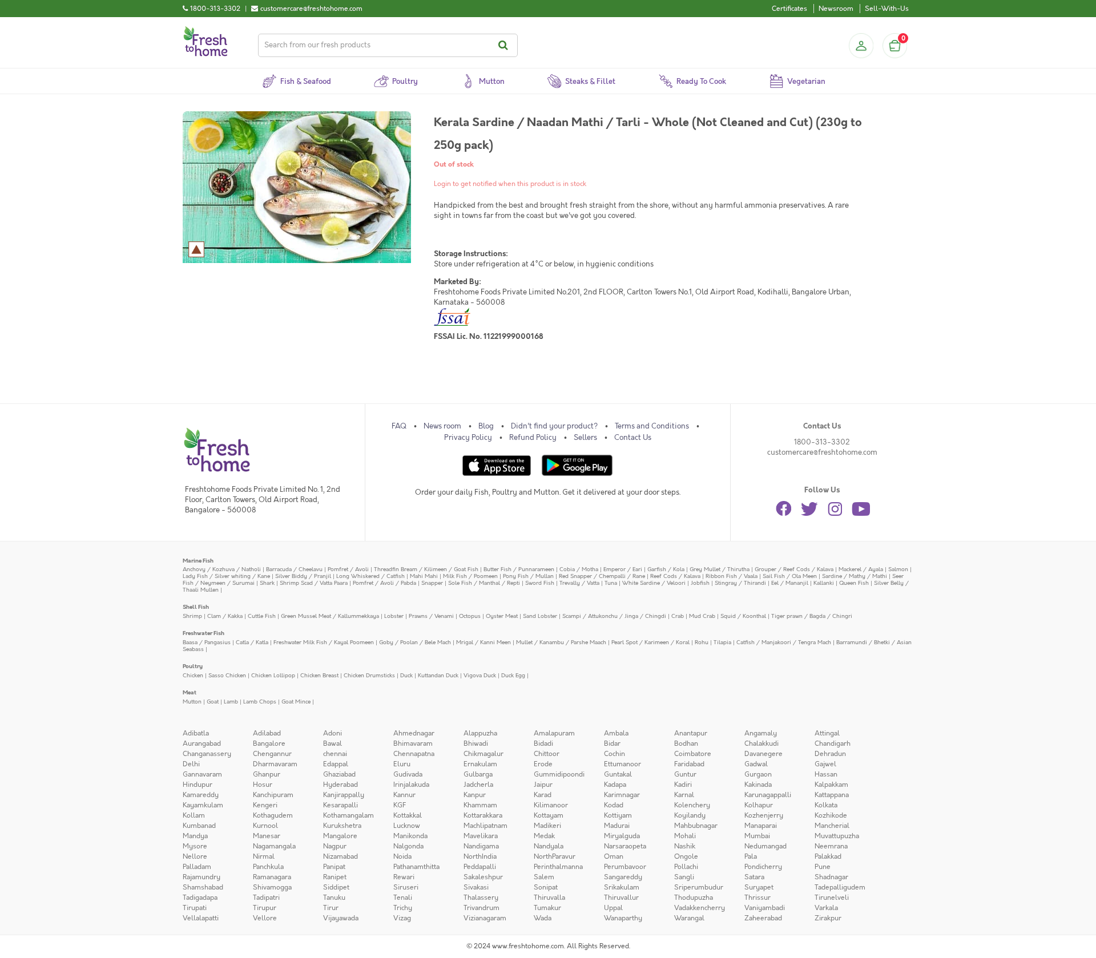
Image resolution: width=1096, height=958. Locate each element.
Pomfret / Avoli (348, 569)
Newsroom (836, 8)
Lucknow (406, 825)
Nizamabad (340, 856)
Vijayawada (340, 918)
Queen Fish (854, 583)
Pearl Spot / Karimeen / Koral (650, 642)
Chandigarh (833, 743)
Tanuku (334, 897)
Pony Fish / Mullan (528, 576)
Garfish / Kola (665, 569)
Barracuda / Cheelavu (294, 569)
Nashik (684, 846)
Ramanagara (272, 877)
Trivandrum (481, 907)
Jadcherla (478, 784)
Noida (402, 856)
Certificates (789, 8)
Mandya (195, 835)
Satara (754, 877)
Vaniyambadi (764, 907)
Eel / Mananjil (789, 583)
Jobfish (700, 583)
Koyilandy (690, 815)
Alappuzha (480, 733)
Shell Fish (196, 607)
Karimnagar (622, 794)
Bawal (332, 743)
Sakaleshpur (483, 877)
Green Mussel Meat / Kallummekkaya (330, 616)
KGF (399, 805)
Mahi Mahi (424, 576)
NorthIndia (480, 856)
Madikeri (547, 825)
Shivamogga (272, 887)
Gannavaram (202, 774)
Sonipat (546, 887)
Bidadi (543, 743)
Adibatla (196, 733)
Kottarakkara (483, 815)
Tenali (402, 897)
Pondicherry (763, 866)
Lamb (231, 701)
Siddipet (336, 887)
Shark (267, 583)
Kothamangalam (348, 815)
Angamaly (760, 733)
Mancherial (832, 825)
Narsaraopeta (625, 846)
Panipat (334, 866)
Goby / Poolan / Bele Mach (415, 642)
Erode (543, 764)
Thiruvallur (621, 897)
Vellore (265, 918)
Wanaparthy (623, 918)
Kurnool (265, 825)
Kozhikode (831, 815)
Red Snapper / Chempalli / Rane (602, 576)
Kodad (613, 805)
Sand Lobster (540, 616)
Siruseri (405, 887)
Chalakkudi (761, 743)
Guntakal (618, 774)
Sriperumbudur (698, 887)
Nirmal (264, 856)
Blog (486, 426)
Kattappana (832, 794)
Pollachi (686, 866)
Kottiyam (618, 815)
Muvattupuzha (837, 835)
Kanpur (475, 794)
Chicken (193, 675)
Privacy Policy (468, 437)
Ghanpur (266, 774)
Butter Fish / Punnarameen (518, 569)
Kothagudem (273, 815)
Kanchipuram (273, 794)
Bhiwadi (476, 743)
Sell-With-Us (887, 8)
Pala (750, 856)
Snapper (432, 583)
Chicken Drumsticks (369, 675)
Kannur (404, 794)
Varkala (826, 907)
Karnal (684, 794)
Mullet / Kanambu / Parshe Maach (561, 642)
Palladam (197, 866)
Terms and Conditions (652, 426)
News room (442, 426)
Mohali (685, 835)
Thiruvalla (549, 897)
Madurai (617, 825)
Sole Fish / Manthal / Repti (484, 583)
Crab (677, 616)
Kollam (194, 815)
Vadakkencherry (699, 907)
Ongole (686, 856)
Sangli (684, 877)
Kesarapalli (340, 805)
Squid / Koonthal (743, 616)
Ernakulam (480, 764)
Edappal (335, 764)
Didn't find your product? (554, 426)
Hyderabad (340, 784)
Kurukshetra (342, 825)
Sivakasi (476, 887)
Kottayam (548, 815)
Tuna (611, 583)
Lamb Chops (259, 701)
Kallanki (823, 583)
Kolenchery (692, 805)
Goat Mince (296, 701)
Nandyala (548, 846)
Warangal (689, 918)
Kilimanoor (551, 805)
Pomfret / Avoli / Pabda (384, 583)
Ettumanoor (622, 764)
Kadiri (683, 784)
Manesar (266, 835)
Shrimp (192, 616)
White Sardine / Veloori (654, 583)
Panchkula (268, 866)
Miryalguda (622, 835)
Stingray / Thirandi (740, 583)
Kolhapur (758, 805)
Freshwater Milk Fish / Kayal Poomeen (323, 642)
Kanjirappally (343, 794)
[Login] (860, 45)
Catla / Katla (252, 642)
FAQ (399, 426)
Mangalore (340, 835)
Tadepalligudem (840, 887)
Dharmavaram (275, 764)
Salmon (898, 569)
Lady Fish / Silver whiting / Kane (226, 576)
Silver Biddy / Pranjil (303, 576)
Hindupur (197, 784)
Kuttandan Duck (438, 675)
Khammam (480, 805)
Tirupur (264, 907)
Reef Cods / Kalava (675, 576)
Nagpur (334, 846)
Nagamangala (274, 846)
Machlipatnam (485, 825)
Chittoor (546, 753)
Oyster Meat (502, 616)
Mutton (192, 701)
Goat (213, 701)
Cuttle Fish (262, 616)
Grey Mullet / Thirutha (720, 569)
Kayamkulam (203, 805)
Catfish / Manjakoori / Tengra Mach (783, 642)
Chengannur (272, 753)
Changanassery (207, 753)
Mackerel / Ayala (861, 569)
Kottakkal (407, 815)
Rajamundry (201, 877)
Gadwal (756, 764)
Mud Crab (702, 616)
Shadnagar (831, 877)
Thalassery (481, 897)
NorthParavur (554, 856)
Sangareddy (623, 877)
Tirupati (195, 907)
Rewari (403, 877)
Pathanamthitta (416, 866)
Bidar (612, 743)
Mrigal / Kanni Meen (483, 642)
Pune (823, 866)
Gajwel (825, 764)
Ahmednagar (413, 733)
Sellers (585, 437)
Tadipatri (266, 897)
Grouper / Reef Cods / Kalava (794, 569)
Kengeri (265, 805)
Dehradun (830, 753)
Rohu (701, 642)
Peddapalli (480, 866)
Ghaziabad (339, 774)
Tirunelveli (832, 897)
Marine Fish (198, 560)
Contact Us (632, 437)
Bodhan (686, 743)
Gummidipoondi (559, 774)
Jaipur (543, 784)
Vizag (402, 918)
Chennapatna (413, 753)
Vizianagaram (485, 918)
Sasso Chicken (227, 675)
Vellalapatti (201, 918)
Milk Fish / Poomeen (470, 576)
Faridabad (689, 764)
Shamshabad (203, 887)
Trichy (402, 907)
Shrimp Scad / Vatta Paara (314, 583)
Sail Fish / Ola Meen (790, 576)
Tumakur (547, 907)
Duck (406, 675)
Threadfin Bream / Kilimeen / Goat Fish (426, 569)
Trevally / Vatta (579, 583)
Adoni (332, 733)
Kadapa (615, 784)
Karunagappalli (767, 794)
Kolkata (826, 805)
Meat (189, 692)
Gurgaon (758, 774)
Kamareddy (201, 794)
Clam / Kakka (225, 616)
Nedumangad (765, 846)
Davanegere (763, 753)
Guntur (685, 774)
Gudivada (407, 774)
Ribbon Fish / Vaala (731, 576)
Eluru (401, 764)
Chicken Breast (319, 675)
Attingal (827, 733)
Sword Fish (539, 583)
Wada (542, 918)
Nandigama (481, 846)
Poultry (193, 666)
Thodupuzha (693, 897)
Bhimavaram (413, 743)
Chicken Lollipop (273, 675)
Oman (613, 856)
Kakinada (758, 784)
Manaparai (760, 825)
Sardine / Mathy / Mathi (854, 576)
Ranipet (334, 877)
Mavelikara (481, 835)
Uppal (613, 907)
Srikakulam (621, 887)
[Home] (205, 31)
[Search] (505, 45)
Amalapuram (554, 733)
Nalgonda (408, 846)
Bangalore (269, 743)
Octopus (470, 616)
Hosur (262, 784)
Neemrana (831, 846)
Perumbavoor (625, 866)
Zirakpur (828, 918)
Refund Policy (533, 437)
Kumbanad (199, 825)
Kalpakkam (831, 784)
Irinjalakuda (411, 784)
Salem (544, 877)
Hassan (826, 774)
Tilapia (722, 642)
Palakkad (828, 856)
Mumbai (757, 835)
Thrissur (757, 897)
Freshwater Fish (203, 633)
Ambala (616, 733)
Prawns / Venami (431, 616)
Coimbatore (692, 753)
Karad (542, 794)
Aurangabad (202, 743)
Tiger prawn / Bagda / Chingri (811, 616)
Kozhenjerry (763, 815)
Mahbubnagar (696, 825)
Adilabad (267, 733)
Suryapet (758, 887)
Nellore (195, 856)
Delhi (191, 764)
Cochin (614, 753)
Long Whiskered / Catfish (370, 576)
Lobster (394, 616)
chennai (335, 753)
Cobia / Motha (578, 569)
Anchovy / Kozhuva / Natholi (222, 569)
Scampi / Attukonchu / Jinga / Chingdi (614, 616)
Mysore (195, 846)
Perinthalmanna (558, 866)
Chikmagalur (483, 753)
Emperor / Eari (622, 569)
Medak (544, 835)
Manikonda (410, 835)
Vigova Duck (480, 675)
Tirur (331, 907)
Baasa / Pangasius (207, 642)
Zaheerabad (763, 918)
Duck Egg (513, 675)
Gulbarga (478, 774)
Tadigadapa (200, 897)
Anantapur (690, 733)
